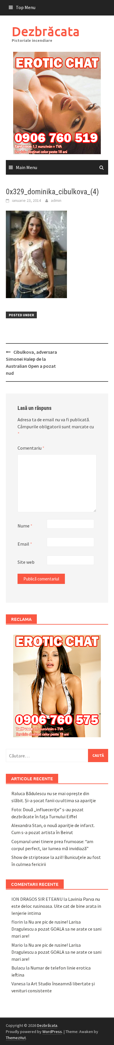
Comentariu (31, 448)
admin (56, 200)
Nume (25, 526)
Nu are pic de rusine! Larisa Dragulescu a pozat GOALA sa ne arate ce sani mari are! (56, 929)
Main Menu (26, 167)
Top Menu (25, 7)
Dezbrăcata (46, 31)
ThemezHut (16, 1037)
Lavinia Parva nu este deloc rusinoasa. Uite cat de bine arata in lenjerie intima (56, 906)
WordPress (52, 1031)
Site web (26, 562)
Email (25, 544)
